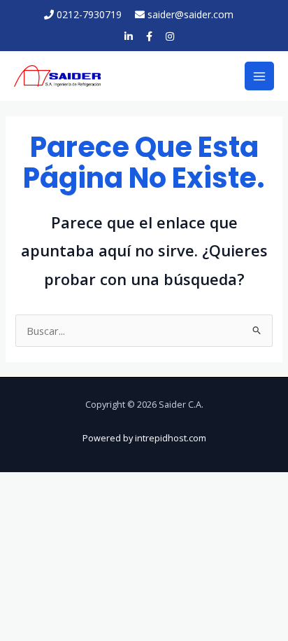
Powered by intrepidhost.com (144, 438)
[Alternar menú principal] (259, 76)
